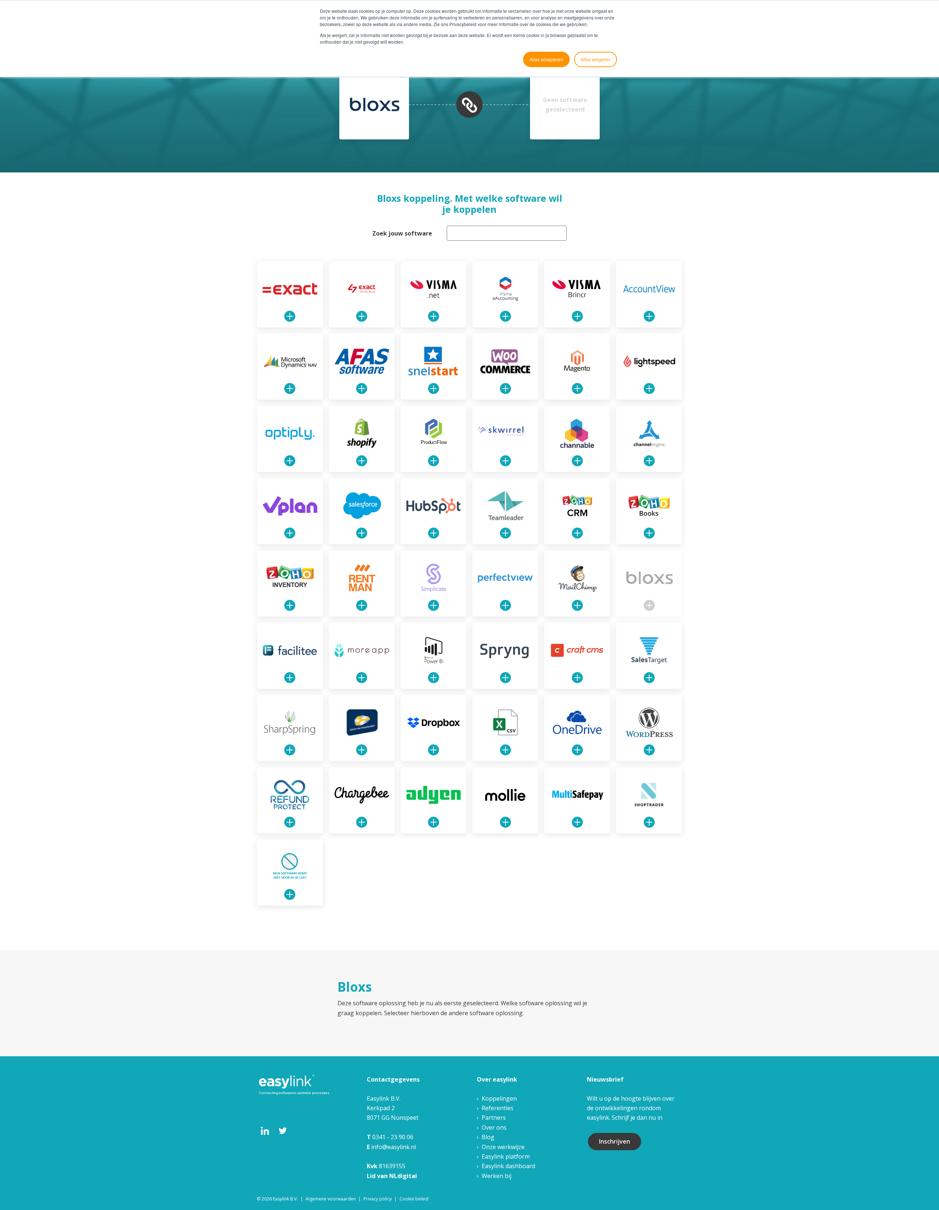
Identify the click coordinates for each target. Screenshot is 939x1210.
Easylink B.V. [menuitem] (285, 1199)
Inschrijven (614, 1141)
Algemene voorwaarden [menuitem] (331, 1199)
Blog (488, 1137)
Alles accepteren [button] (546, 59)
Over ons (494, 1127)
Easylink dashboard (508, 1166)
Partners (494, 1118)
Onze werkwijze (503, 1147)
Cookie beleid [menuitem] (413, 1199)
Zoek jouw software (402, 233)
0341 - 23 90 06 (392, 1137)
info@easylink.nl (393, 1147)
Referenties (498, 1108)
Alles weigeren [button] (595, 59)
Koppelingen (499, 1098)
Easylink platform (506, 1156)
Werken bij (496, 1176)
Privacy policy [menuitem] (377, 1199)
